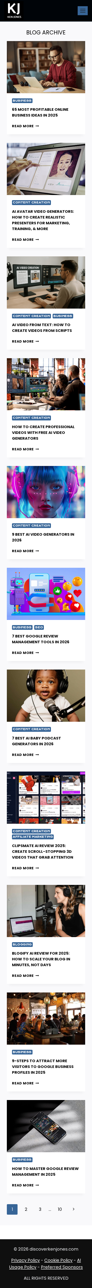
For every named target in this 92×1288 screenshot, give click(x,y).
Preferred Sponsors (62, 1267)
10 (60, 1209)
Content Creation (31, 202)
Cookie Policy (58, 1260)
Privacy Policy (25, 1260)
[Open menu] (83, 10)
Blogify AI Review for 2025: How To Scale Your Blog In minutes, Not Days (41, 959)
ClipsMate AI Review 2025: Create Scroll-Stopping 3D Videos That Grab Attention (42, 851)
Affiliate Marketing (33, 836)
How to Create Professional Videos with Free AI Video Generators (43, 432)
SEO (39, 627)
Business (22, 100)
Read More (25, 126)
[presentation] (46, 67)
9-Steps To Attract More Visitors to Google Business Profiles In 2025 (43, 1066)
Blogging (22, 944)
